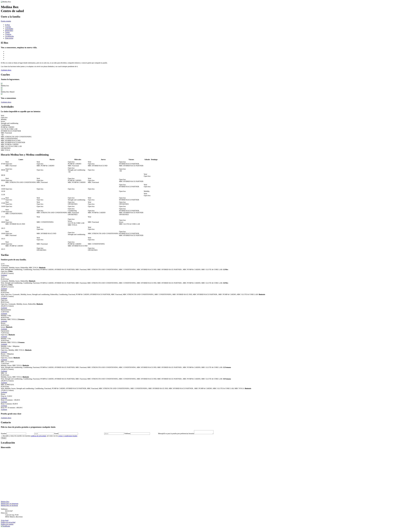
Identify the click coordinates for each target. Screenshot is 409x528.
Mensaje (161, 433)
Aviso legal (4, 520)
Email (56, 433)
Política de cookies (7, 524)
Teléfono (127, 433)
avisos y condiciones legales (67, 436)
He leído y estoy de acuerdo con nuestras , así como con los (40, 436)
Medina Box (5, 502)
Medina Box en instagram (9, 503)
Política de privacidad (8, 522)
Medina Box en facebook (9, 505)
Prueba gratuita (6, 21)
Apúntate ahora (6, 70)
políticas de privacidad (38, 436)
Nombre (3, 433)
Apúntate (4, 275)
